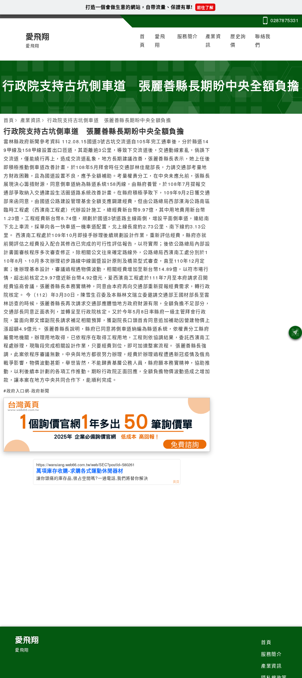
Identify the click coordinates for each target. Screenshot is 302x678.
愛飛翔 (160, 40)
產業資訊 (213, 40)
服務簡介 (187, 36)
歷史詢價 (238, 40)
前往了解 (205, 7)
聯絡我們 (263, 40)
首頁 (142, 40)
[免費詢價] (295, 332)
